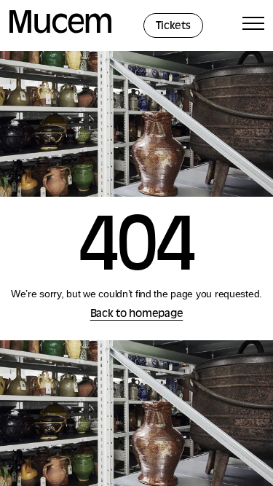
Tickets (173, 26)
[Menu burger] (253, 26)
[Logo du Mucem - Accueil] (60, 31)
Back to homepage (136, 314)
